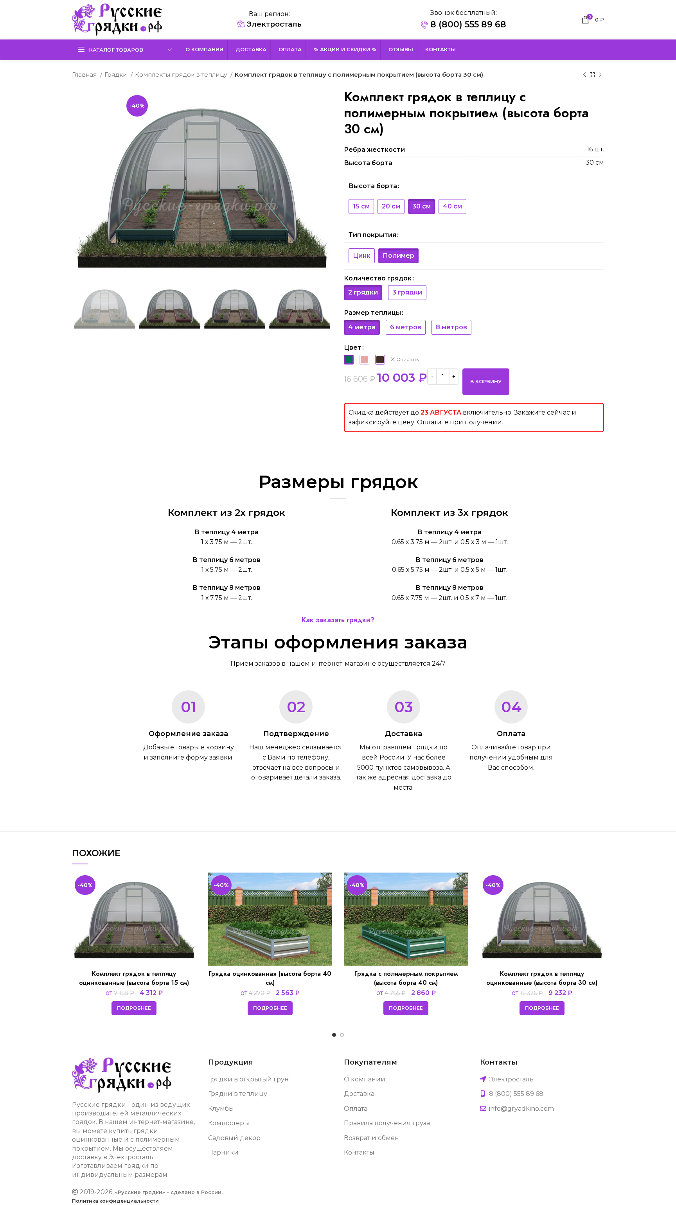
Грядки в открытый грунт (249, 1079)
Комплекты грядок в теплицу (181, 74)
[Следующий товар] (600, 75)
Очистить (407, 359)
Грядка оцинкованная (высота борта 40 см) (270, 978)
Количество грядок (378, 278)
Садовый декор (234, 1138)
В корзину (486, 381)
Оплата (355, 1108)
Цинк (361, 255)
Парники (223, 1152)
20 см (391, 206)
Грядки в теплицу (237, 1093)
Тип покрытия (372, 235)
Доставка (359, 1093)
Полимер (398, 255)
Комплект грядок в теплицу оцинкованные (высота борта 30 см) (541, 978)
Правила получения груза (387, 1123)
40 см (452, 206)
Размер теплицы (372, 312)
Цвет (352, 347)
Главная (85, 74)
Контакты (359, 1152)
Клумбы (221, 1108)
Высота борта (373, 186)
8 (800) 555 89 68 (467, 24)
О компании (364, 1079)
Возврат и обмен (371, 1138)
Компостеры (228, 1123)
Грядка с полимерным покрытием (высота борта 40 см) (406, 978)
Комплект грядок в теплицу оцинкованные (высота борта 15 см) (134, 978)
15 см (361, 206)
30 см (421, 206)
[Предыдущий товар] (584, 75)
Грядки (116, 74)
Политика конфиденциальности (115, 1201)
